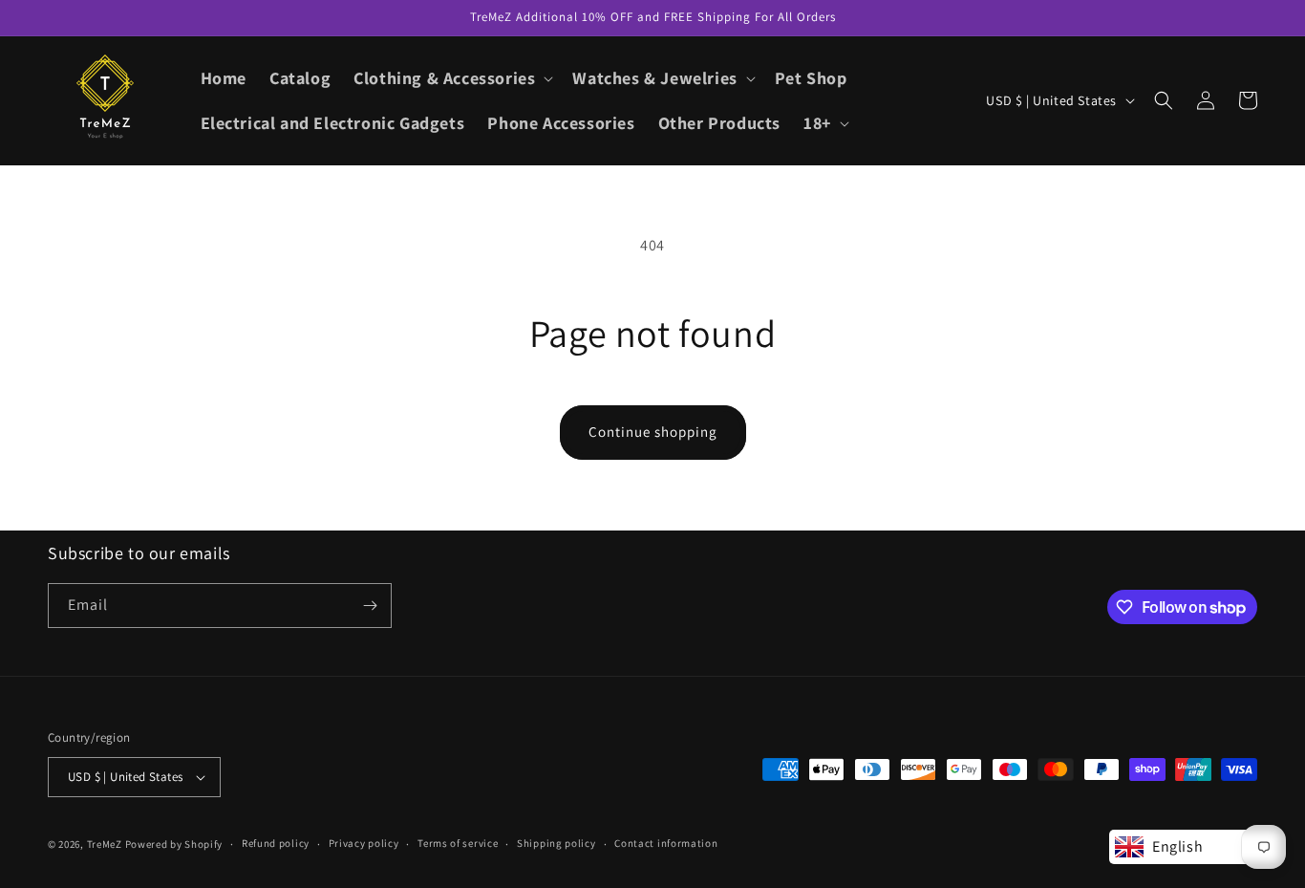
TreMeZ (104, 844)
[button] (451, 77)
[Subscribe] (370, 605)
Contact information (665, 843)
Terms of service (457, 843)
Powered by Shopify (174, 844)
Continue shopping (652, 431)
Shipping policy (556, 843)
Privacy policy (364, 843)
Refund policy (276, 843)
